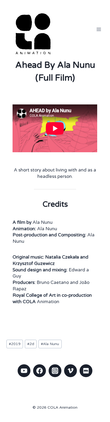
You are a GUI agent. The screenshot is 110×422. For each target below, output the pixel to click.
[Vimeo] (70, 370)
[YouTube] (24, 370)
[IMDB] (86, 370)
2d (30, 344)
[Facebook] (39, 370)
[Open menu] (99, 29)
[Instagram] (55, 370)
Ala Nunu (50, 344)
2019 (15, 344)
